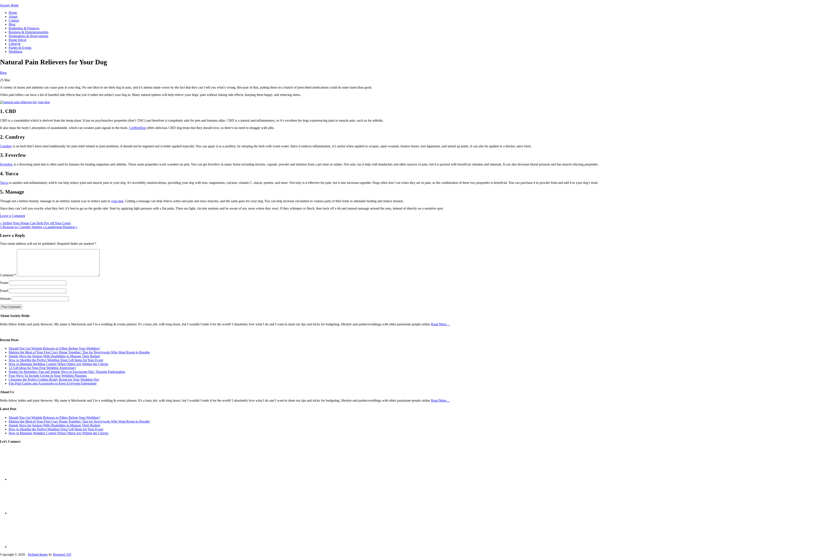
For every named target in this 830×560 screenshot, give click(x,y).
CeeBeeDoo (137, 128)
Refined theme (38, 554)
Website (5, 299)
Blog (3, 73)
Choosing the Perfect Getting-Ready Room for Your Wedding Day (54, 379)
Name (4, 283)
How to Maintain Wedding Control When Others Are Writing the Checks (58, 364)
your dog (117, 201)
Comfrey (6, 146)
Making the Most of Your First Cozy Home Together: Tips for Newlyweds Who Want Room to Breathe (79, 352)
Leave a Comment (12, 216)
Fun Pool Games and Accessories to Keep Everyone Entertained (52, 383)
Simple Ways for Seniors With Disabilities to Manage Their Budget (54, 356)
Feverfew (6, 164)
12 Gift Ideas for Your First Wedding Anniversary (42, 368)
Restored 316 (62, 554)
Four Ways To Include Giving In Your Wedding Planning (48, 375)
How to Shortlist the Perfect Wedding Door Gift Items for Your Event (56, 360)
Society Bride (9, 5)
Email (4, 291)
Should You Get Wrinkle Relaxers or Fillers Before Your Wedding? (54, 348)
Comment (8, 275)
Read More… (440, 324)
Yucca (4, 183)
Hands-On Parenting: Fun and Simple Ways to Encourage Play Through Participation (67, 372)
